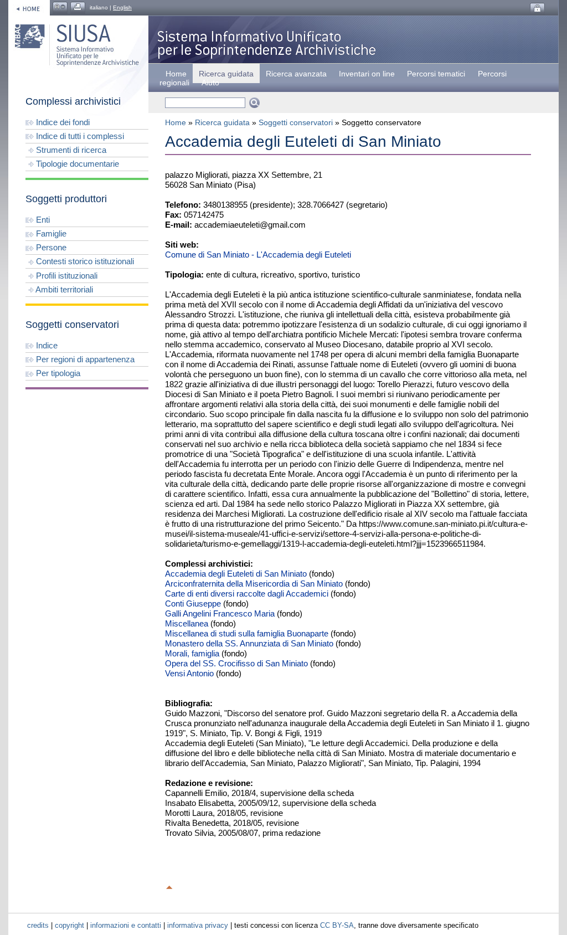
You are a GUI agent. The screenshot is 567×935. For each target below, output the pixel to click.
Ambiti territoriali (63, 289)
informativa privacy (197, 925)
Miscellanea (186, 623)
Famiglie (50, 233)
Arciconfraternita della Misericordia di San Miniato (254, 583)
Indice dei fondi (62, 122)
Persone (50, 247)
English (122, 7)
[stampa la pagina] (77, 7)
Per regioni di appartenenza (84, 359)
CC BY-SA (337, 925)
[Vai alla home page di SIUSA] (29, 7)
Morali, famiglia (192, 653)
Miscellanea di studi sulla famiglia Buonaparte (246, 633)
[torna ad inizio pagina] (169, 885)
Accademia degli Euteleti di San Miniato (236, 573)
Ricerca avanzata (296, 73)
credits (38, 925)
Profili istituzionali (65, 275)
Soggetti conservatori (296, 122)
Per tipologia (57, 373)
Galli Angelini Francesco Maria (220, 613)
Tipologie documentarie (76, 163)
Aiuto (210, 82)
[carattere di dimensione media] (60, 7)
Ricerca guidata (222, 122)
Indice (46, 345)
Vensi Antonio (189, 673)
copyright (69, 925)
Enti (42, 219)
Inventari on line (367, 73)
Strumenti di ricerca (70, 150)
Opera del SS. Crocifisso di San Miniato (236, 663)
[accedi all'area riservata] (537, 9)
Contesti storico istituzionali (84, 261)
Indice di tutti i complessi (79, 136)
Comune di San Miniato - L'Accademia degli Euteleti (258, 254)
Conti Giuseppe (193, 603)
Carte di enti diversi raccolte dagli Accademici (246, 593)
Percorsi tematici (436, 73)
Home (176, 73)
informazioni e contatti (125, 925)
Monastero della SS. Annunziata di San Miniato (249, 643)
